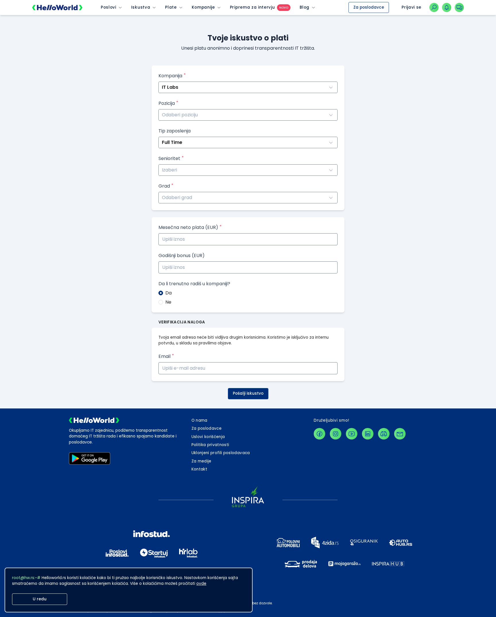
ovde (201, 583)
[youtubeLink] (351, 433)
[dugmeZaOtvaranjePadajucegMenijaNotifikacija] (446, 7)
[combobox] (248, 114)
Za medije (201, 461)
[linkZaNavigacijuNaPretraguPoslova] (434, 7)
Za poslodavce (368, 7)
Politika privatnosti (210, 445)
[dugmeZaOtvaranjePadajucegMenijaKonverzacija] (459, 7)
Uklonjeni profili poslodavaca (220, 453)
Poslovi (108, 7)
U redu (39, 599)
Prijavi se (411, 7)
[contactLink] (400, 433)
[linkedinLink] (367, 433)
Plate (171, 7)
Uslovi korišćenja (208, 436)
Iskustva (140, 7)
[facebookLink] (319, 433)
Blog (304, 7)
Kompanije (203, 7)
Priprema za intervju (252, 7)
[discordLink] (384, 433)
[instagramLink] (335, 433)
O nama (199, 420)
